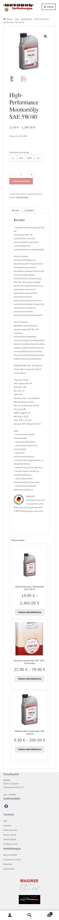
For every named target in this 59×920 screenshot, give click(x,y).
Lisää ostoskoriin (21, 181)
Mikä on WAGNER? (10, 855)
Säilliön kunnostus (10, 830)
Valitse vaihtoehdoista (29, 612)
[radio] (13, 158)
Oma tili (10, 915)
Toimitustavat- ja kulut (12, 859)
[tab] (15, 210)
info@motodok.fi (11, 798)
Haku (29, 915)
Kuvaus (15, 210)
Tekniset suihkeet (9, 839)
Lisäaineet (7, 825)
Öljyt (17, 19)
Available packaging (19, 152)
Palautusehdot (9, 869)
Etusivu (10, 19)
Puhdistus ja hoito (10, 844)
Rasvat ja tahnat (9, 835)
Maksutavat (7, 864)
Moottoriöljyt (26, 19)
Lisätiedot (28, 210)
